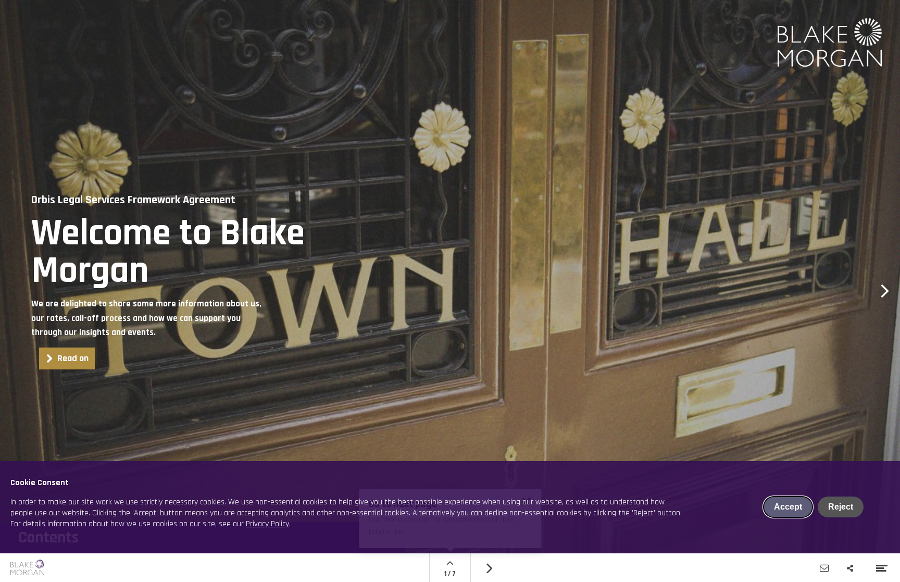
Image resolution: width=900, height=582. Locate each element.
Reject (840, 506)
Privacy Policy (267, 523)
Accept (788, 506)
